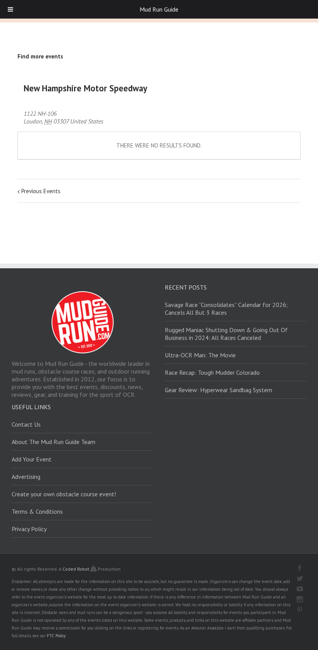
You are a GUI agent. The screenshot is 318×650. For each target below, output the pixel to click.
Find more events (40, 56)
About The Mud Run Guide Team (53, 442)
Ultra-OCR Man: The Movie (200, 355)
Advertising (26, 476)
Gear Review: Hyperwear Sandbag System (218, 390)
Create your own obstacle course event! (64, 494)
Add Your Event (32, 459)
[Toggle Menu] (10, 9)
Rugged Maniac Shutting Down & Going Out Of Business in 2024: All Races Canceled (226, 333)
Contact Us (26, 424)
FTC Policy (56, 635)
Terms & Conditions (37, 511)
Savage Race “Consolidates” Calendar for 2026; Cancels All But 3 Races (226, 308)
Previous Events (40, 191)
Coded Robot (76, 569)
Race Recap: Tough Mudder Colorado (212, 372)
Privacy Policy (29, 529)
